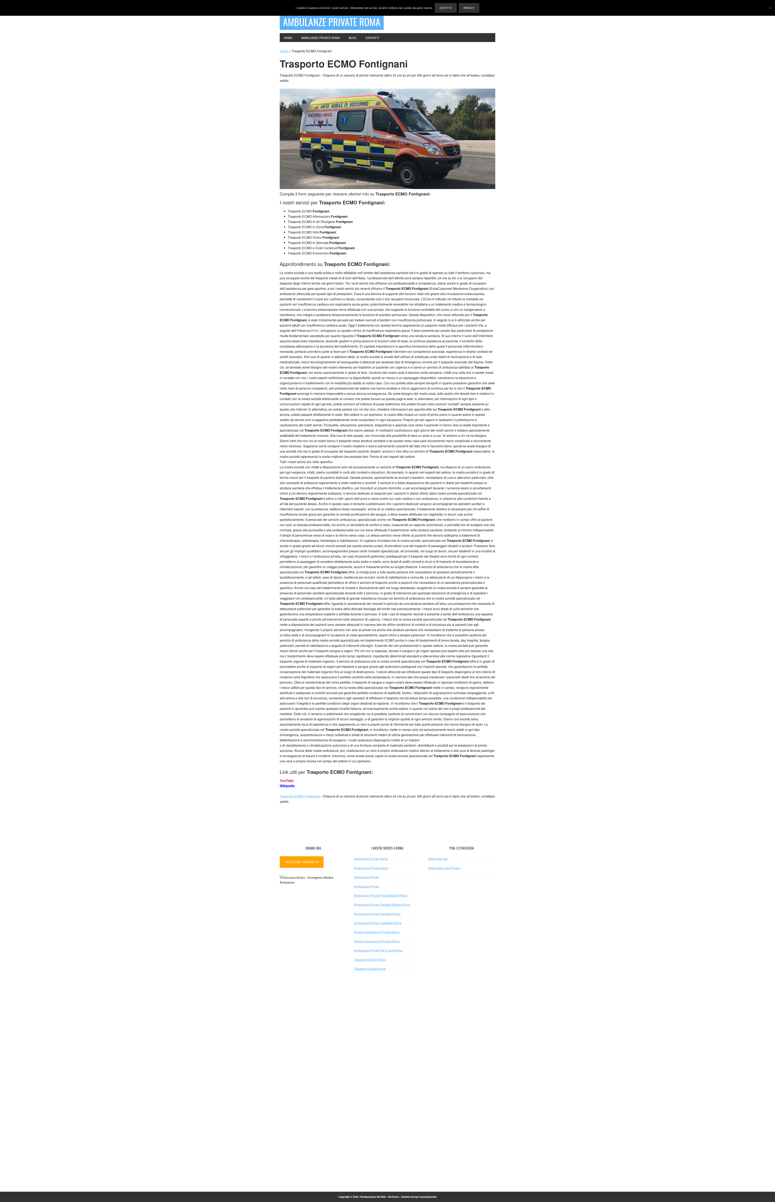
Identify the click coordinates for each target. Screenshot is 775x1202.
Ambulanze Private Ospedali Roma (377, 914)
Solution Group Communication (419, 1197)
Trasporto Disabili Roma (370, 969)
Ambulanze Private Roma (331, 22)
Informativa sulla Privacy (444, 868)
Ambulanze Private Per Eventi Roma (378, 950)
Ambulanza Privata (366, 886)
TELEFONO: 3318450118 (302, 862)
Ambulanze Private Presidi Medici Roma (380, 895)
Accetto (446, 7)
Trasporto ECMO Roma (369, 959)
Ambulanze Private (366, 877)
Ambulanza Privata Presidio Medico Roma (382, 904)
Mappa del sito (437, 858)
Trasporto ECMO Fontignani (300, 796)
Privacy (469, 7)
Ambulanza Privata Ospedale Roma (377, 923)
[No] (770, 8)
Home (284, 51)
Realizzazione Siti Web (373, 1197)
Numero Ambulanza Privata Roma (376, 941)
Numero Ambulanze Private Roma (376, 932)
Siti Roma (393, 1197)
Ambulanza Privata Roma (371, 868)
